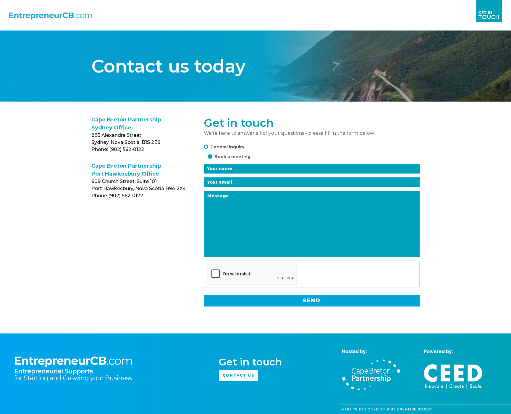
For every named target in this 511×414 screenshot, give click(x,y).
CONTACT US (238, 375)
